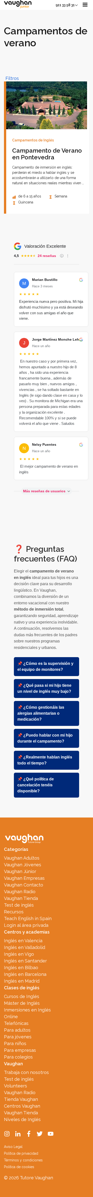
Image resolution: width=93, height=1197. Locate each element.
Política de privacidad (21, 1153)
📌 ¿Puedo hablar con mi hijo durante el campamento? (45, 738)
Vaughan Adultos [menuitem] (21, 858)
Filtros (12, 78)
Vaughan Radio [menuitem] (19, 891)
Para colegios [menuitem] (18, 1057)
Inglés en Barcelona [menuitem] (25, 974)
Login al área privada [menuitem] (26, 925)
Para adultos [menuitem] (17, 1030)
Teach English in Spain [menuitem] (28, 918)
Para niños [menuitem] (15, 1043)
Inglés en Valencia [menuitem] (23, 940)
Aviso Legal (13, 1147)
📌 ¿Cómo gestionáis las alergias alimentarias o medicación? (40, 713)
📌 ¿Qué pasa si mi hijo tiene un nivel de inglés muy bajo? (44, 688)
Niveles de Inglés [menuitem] (22, 1119)
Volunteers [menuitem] (15, 1085)
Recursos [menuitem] (14, 911)
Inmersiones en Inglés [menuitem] (27, 1009)
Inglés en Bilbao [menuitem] (21, 967)
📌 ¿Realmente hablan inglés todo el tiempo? (44, 760)
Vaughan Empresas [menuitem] (24, 878)
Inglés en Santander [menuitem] (25, 960)
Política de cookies (19, 1167)
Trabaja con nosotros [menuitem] (26, 1072)
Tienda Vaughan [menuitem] (21, 1099)
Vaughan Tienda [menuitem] (21, 898)
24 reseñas (47, 256)
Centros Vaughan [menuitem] (22, 1106)
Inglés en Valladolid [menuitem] (24, 947)
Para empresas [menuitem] (20, 1050)
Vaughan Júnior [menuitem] (20, 871)
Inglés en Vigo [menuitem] (19, 954)
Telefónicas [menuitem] (16, 1023)
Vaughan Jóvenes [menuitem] (22, 864)
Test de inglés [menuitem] (19, 905)
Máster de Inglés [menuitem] (22, 1003)
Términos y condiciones (23, 1160)
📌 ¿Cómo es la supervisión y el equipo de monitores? (45, 666)
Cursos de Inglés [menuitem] (21, 996)
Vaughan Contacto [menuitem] (23, 884)
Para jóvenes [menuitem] (17, 1036)
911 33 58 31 (65, 5)
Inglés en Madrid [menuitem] (21, 981)
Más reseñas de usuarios (44, 491)
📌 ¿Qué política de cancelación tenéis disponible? (35, 785)
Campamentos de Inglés (33, 140)
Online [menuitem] (11, 1016)
